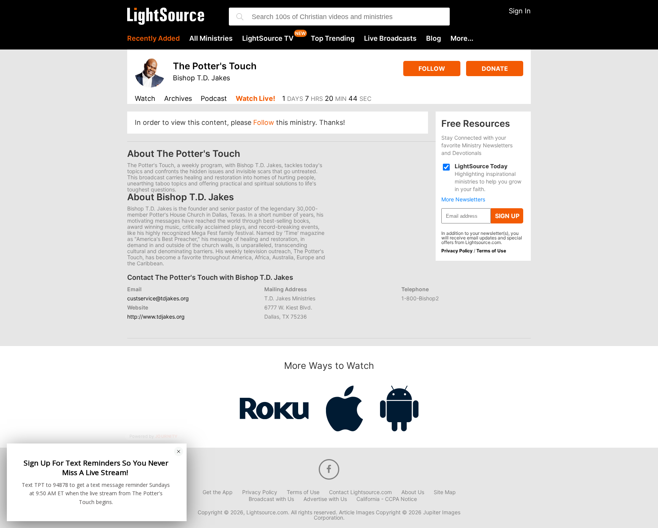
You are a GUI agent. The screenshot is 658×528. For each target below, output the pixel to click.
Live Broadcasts (390, 38)
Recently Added (153, 38)
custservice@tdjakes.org (158, 298)
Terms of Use (491, 251)
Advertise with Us (325, 499)
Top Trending (333, 38)
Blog (433, 38)
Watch (145, 98)
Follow (431, 68)
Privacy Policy (457, 251)
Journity (166, 436)
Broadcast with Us (271, 499)
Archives (178, 98)
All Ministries (211, 38)
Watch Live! (255, 98)
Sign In (520, 11)
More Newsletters (463, 199)
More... (461, 38)
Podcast (214, 98)
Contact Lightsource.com (360, 492)
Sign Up (507, 216)
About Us (412, 492)
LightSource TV (268, 38)
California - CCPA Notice (386, 499)
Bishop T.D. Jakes (201, 78)
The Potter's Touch (215, 66)
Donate (495, 68)
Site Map (445, 492)
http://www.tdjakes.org (156, 316)
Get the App (218, 492)
